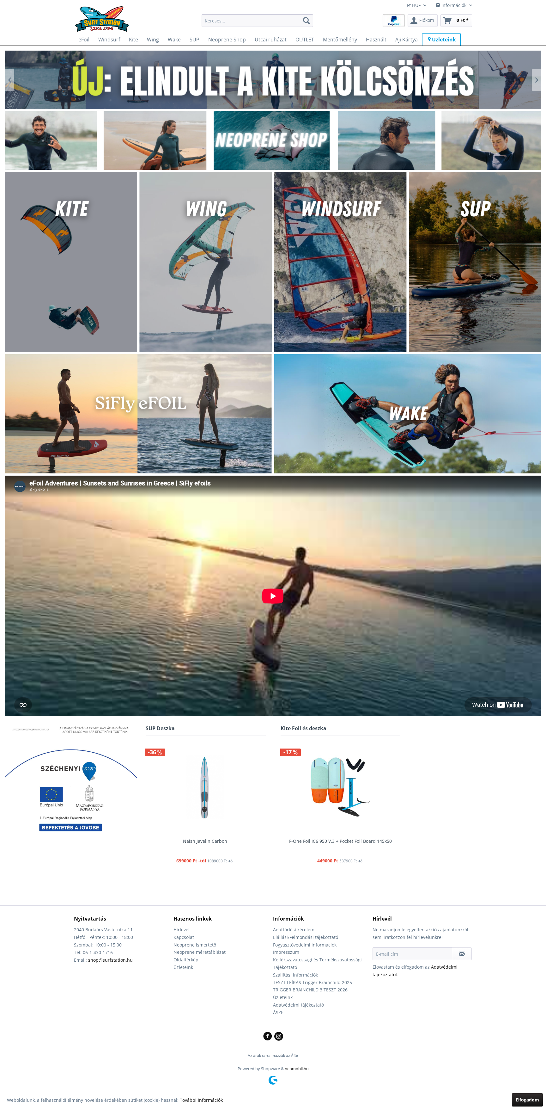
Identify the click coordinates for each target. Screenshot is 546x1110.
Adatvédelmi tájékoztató (298, 1005)
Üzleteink (183, 967)
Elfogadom (527, 1100)
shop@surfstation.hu (110, 960)
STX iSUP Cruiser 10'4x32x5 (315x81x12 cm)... (207, 841)
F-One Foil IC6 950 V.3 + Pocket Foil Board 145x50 (340, 841)
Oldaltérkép (185, 960)
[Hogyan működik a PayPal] (394, 20)
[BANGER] (273, 80)
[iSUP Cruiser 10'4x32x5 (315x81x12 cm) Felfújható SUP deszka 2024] (207, 787)
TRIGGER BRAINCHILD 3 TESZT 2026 (310, 990)
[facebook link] (268, 1037)
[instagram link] (278, 1037)
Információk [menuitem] (454, 5)
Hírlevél (181, 930)
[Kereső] (306, 20)
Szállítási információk (295, 975)
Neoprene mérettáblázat (199, 952)
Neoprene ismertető (194, 945)
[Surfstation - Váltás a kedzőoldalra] (104, 22)
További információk (201, 1100)
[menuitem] (257, 20)
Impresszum (286, 952)
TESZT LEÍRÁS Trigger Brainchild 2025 (312, 982)
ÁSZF (278, 1012)
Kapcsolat (183, 937)
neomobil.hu (297, 1068)
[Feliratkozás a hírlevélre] (462, 953)
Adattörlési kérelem (293, 930)
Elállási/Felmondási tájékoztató (305, 937)
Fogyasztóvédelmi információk (305, 945)
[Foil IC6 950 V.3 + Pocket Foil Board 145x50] (340, 787)
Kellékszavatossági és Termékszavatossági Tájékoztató (317, 963)
